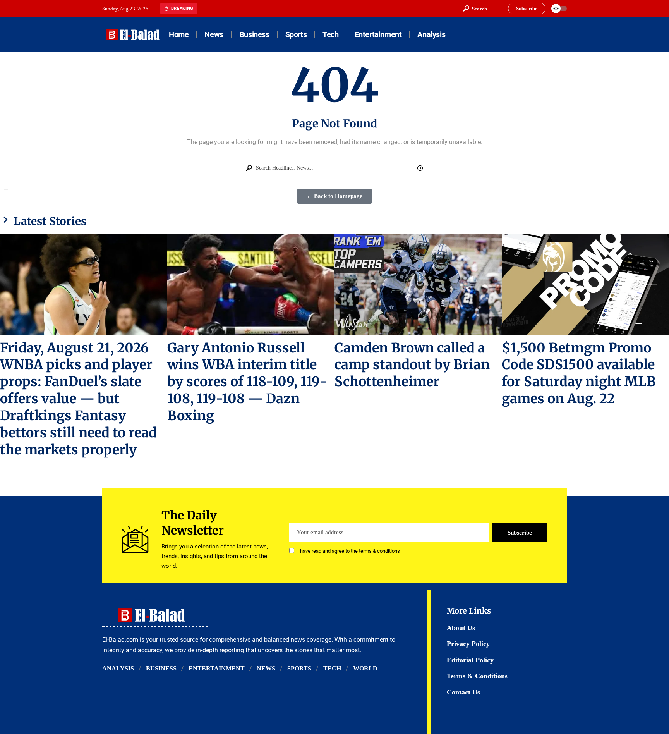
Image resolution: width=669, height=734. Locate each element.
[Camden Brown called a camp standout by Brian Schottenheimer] (418, 284)
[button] (475, 8)
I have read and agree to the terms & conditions (348, 551)
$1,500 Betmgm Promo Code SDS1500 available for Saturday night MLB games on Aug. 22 (579, 373)
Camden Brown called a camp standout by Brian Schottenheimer (412, 365)
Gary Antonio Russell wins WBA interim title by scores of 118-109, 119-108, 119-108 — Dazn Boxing (247, 382)
